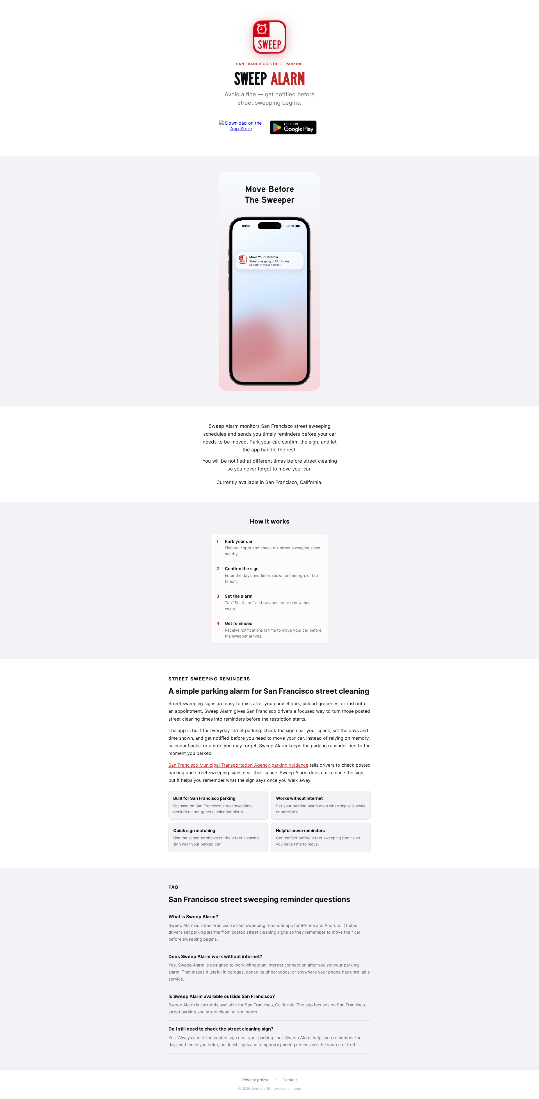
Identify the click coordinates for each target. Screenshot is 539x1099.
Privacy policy (255, 1079)
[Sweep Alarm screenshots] (269, 281)
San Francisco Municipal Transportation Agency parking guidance (238, 765)
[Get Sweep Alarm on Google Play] (293, 127)
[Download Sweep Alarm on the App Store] (241, 127)
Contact (289, 1079)
